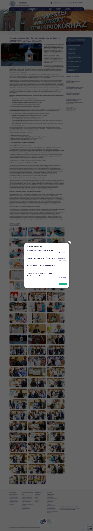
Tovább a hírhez (62, 252)
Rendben (64, 283)
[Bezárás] (70, 242)
